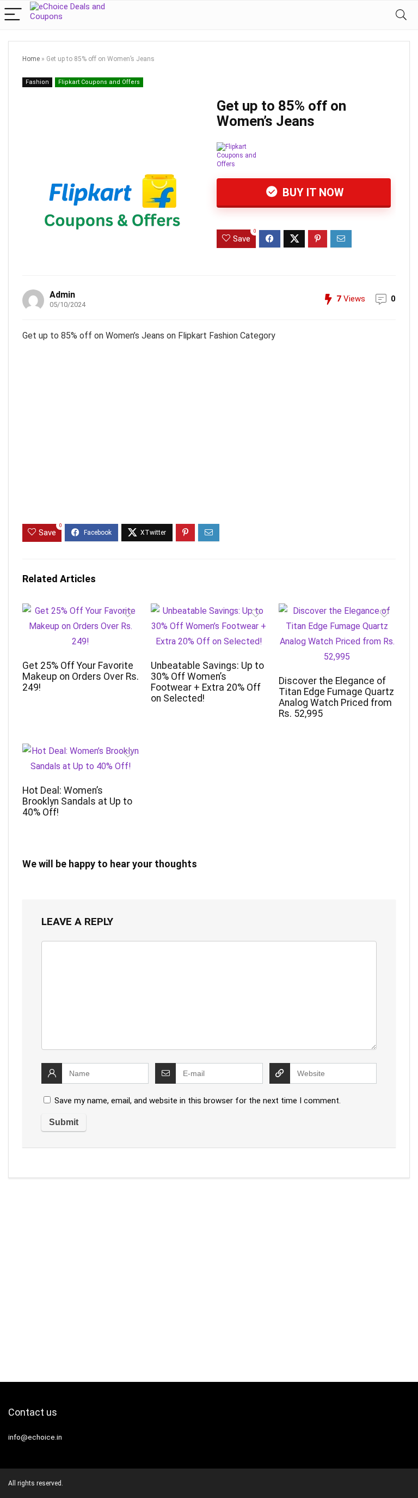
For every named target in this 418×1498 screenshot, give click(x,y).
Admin (62, 294)
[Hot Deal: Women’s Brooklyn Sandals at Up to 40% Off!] (80, 751)
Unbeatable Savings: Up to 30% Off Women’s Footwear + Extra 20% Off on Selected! (207, 682)
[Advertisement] (209, 442)
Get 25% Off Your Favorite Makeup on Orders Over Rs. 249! (80, 676)
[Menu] (13, 15)
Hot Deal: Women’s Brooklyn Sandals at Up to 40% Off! (77, 801)
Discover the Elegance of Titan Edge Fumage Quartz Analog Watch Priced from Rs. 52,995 (336, 697)
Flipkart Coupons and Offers (99, 82)
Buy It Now (312, 192)
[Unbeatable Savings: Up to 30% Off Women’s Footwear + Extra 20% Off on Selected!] (209, 611)
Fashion (37, 82)
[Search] (401, 15)
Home (31, 59)
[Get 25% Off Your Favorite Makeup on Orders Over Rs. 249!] (80, 611)
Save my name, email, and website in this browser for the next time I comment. (197, 1101)
